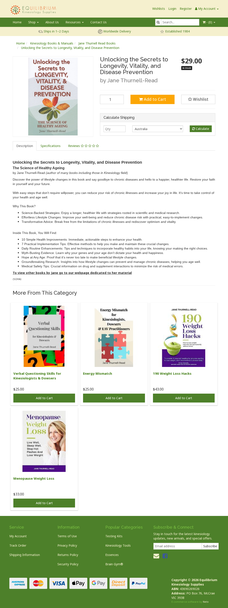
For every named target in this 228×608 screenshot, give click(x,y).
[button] (198, 99)
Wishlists (158, 8)
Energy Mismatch (97, 373)
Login (172, 8)
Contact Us (98, 22)
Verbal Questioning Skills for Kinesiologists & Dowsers (37, 375)
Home (17, 22)
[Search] (158, 22)
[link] (165, 556)
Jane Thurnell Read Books (97, 43)
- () (209, 22)
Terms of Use (67, 536)
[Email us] (156, 556)
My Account (18, 536)
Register (186, 8)
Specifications (51, 146)
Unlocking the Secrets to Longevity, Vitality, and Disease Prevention (70, 48)
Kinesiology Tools (118, 545)
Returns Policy (67, 555)
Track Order (17, 545)
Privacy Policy (67, 545)
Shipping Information (24, 555)
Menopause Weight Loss (33, 478)
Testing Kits (113, 536)
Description (24, 146)
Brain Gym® (114, 564)
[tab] (25, 146)
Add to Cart (154, 99)
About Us (52, 22)
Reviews (74, 146)
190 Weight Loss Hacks (172, 373)
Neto (206, 601)
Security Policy (67, 564)
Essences (112, 555)
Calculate (202, 129)
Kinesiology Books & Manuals (51, 43)
